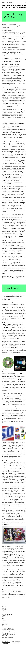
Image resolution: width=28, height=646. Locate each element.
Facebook (4, 606)
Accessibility (4, 609)
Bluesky (3, 605)
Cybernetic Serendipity (16, 335)
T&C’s (3, 610)
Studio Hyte (4, 638)
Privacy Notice (5, 611)
